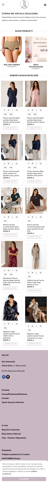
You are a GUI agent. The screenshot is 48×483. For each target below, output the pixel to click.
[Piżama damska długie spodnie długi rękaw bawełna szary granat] (36, 147)
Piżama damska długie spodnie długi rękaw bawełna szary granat (35, 173)
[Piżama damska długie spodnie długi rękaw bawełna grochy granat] (12, 94)
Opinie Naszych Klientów (13, 402)
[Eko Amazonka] (24, 4)
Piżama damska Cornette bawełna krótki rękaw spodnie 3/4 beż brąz (36, 228)
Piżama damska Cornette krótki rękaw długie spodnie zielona (11, 227)
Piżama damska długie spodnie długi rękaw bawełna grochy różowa (36, 120)
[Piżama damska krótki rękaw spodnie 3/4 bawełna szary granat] (12, 147)
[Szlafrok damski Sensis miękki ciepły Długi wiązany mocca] (36, 256)
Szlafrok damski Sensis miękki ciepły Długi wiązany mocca (35, 282)
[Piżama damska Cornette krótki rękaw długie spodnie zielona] (12, 201)
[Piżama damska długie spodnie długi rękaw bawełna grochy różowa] (36, 94)
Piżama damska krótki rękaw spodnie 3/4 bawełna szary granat (11, 173)
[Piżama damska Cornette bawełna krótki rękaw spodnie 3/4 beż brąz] (36, 201)
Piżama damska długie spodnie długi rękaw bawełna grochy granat (11, 120)
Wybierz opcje (10, 128)
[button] (3, 4)
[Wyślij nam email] (8, 377)
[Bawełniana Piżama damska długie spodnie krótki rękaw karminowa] (12, 254)
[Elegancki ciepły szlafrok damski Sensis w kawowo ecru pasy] (36, 310)
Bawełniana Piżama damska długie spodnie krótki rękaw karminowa (11, 280)
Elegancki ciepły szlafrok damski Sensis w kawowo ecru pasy (35, 336)
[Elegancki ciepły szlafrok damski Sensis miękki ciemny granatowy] (12, 307)
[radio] (4, 110)
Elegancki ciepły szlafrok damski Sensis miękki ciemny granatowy (11, 335)
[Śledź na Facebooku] (4, 377)
